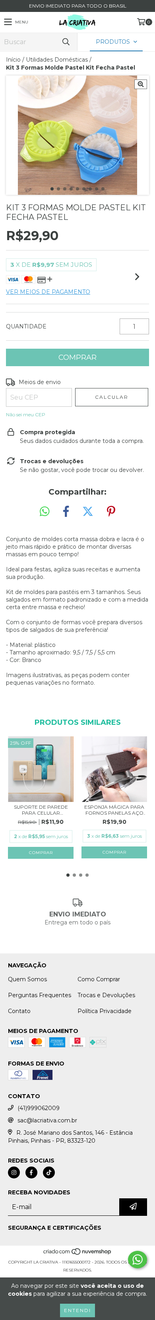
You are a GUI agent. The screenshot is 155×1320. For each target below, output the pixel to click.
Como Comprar (99, 979)
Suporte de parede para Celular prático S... (41, 810)
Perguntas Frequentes (39, 995)
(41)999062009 (38, 1108)
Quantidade (26, 326)
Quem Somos (27, 979)
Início (13, 59)
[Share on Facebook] (66, 512)
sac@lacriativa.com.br (47, 1120)
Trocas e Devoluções (106, 995)
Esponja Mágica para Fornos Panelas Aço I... (114, 810)
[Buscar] (66, 42)
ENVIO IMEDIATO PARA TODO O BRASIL (77, 6)
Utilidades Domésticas (57, 59)
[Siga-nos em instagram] (14, 1172)
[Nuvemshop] (77, 1254)
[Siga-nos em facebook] (31, 1172)
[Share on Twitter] (87, 512)
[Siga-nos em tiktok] (49, 1172)
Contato (19, 1011)
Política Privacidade (105, 1011)
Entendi (77, 1310)
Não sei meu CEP (25, 414)
